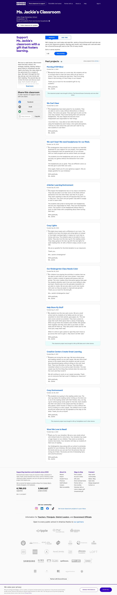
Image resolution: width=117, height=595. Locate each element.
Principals (51, 517)
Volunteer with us (79, 487)
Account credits (78, 476)
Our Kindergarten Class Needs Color (62, 269)
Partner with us (68, 3)
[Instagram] (36, 508)
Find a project (78, 474)
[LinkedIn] (41, 508)
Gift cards (77, 478)
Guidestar (32, 485)
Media (90, 478)
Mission (62, 474)
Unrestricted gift (78, 491)
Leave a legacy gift (79, 489)
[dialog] (58, 589)
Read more (29, 86)
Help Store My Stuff (55, 307)
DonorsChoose (21, 3)
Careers (62, 485)
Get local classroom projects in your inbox (72, 508)
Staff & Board (63, 483)
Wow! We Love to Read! (57, 429)
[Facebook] (47, 508)
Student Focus (64, 478)
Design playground (93, 483)
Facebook (30, 102)
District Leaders (62, 517)
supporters (21, 489)
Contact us (91, 485)
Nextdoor (30, 111)
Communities (92, 476)
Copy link (37, 116)
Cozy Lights (52, 225)
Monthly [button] (52, 37)
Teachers (42, 517)
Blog (94, 478)
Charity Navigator (21, 485)
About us (78, 3)
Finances (62, 481)
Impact (62, 476)
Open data (91, 481)
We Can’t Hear (53, 103)
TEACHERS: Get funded (54, 3)
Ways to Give (78, 472)
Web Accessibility (64, 487)
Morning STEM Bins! (55, 67)
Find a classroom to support (37, 3)
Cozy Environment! (55, 390)
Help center (91, 474)
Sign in (98, 3)
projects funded (43, 489)
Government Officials (83, 517)
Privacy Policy (28, 593)
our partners (79, 522)
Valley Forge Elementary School (27, 17)
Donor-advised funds (80, 481)
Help (85, 3)
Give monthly (77, 485)
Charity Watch (47, 483)
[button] (28, 25)
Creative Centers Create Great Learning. (64, 352)
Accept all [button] (106, 589)
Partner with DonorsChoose (58, 579)
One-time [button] (64, 37)
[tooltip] (49, 20)
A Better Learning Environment (60, 185)
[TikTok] (53, 508)
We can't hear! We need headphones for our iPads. (68, 142)
